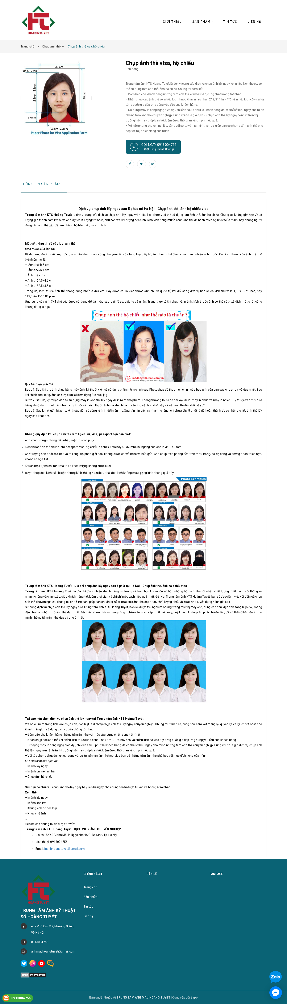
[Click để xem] (56, 98)
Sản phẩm (91, 897)
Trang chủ (28, 46)
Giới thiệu (172, 21)
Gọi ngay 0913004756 (158, 147)
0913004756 (39, 942)
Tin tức (230, 21)
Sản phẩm (201, 21)
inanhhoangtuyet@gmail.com (64, 848)
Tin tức (88, 906)
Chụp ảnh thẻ (51, 46)
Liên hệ (88, 916)
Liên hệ (254, 21)
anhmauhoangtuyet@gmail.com (53, 951)
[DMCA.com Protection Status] (33, 974)
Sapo (194, 997)
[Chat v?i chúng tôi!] (275, 992)
